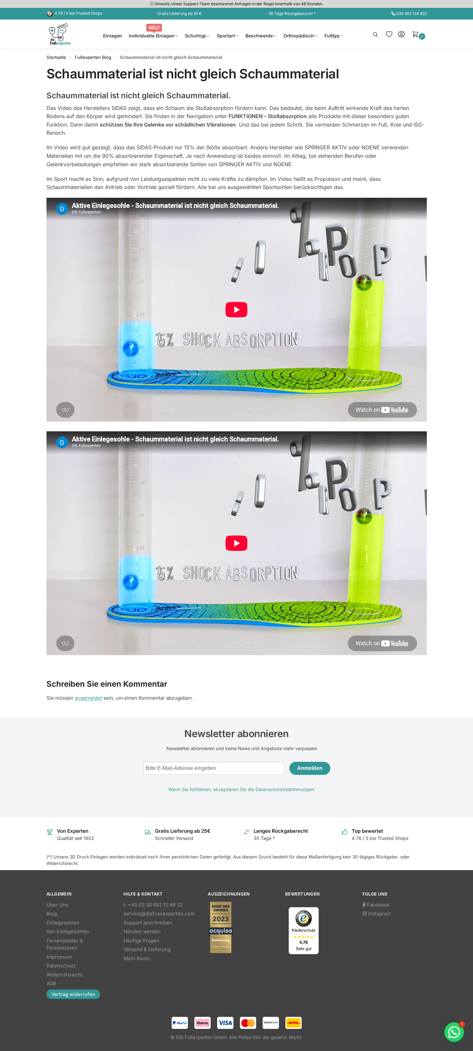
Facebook (377, 905)
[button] (419, 34)
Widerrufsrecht (64, 975)
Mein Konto (137, 958)
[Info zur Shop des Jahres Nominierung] (240, 927)
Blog (51, 913)
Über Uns (57, 905)
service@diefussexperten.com (159, 913)
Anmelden (309, 768)
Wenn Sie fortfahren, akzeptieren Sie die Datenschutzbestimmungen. (241, 789)
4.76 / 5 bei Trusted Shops (78, 13)
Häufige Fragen (141, 940)
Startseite (56, 57)
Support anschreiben (148, 923)
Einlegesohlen (62, 923)
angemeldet (88, 698)
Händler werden (142, 931)
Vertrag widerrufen (73, 994)
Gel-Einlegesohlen (67, 931)
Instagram (379, 913)
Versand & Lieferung (147, 949)
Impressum (59, 957)
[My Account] (401, 34)
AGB (51, 983)
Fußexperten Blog (93, 57)
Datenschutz (61, 966)
